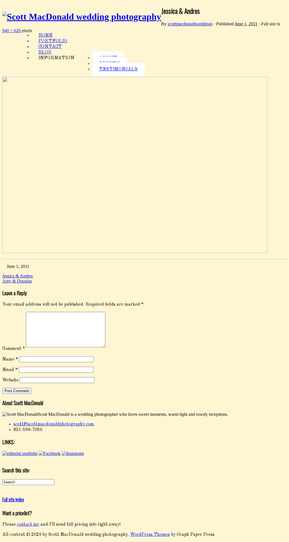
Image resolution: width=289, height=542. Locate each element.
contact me (28, 524)
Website (10, 380)
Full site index (13, 499)
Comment (13, 349)
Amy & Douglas (17, 281)
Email (9, 370)
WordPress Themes (150, 534)
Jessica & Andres (17, 276)
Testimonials (118, 69)
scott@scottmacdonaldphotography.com (54, 424)
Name (10, 359)
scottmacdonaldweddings (190, 23)
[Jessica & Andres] (135, 252)
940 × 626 (11, 30)
